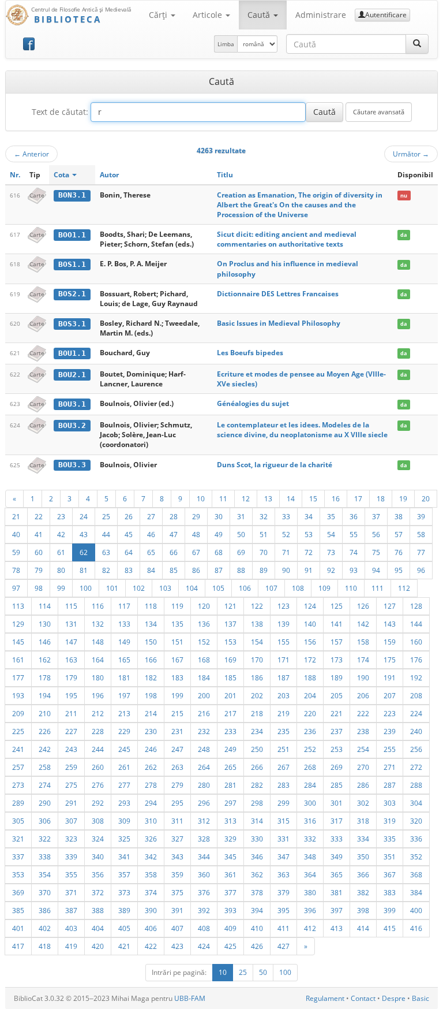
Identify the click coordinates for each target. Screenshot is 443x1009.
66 (174, 552)
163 (71, 659)
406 (151, 928)
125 (337, 605)
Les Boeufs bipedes (250, 353)
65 (151, 552)
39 (421, 516)
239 (390, 731)
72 (309, 552)
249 (230, 749)
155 (283, 641)
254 (363, 749)
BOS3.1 (72, 323)
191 (390, 677)
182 (151, 677)
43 (84, 534)
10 (201, 498)
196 (98, 695)
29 (196, 516)
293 (124, 802)
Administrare (320, 14)
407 (177, 928)
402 (45, 928)
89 (264, 570)
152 (204, 641)
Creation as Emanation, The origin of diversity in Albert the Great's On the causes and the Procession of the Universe (299, 204)
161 (18, 659)
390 (151, 910)
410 (257, 928)
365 (337, 874)
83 (129, 570)
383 (390, 892)
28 (174, 516)
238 (363, 731)
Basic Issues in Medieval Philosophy (278, 323)
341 (124, 856)
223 (390, 713)
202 (257, 695)
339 (71, 856)
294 (151, 802)
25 (106, 516)
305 (18, 820)
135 (177, 623)
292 (98, 802)
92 (331, 570)
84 (151, 570)
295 (177, 802)
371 (71, 892)
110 (351, 588)
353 (18, 874)
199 (177, 695)
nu (403, 195)
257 (18, 767)
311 (177, 820)
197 (124, 695)
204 (310, 695)
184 (204, 677)
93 (354, 570)
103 (165, 588)
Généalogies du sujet (253, 403)
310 (151, 820)
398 (363, 910)
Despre (394, 998)
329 (230, 838)
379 (283, 892)
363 (283, 874)
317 (337, 820)
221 (337, 713)
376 (204, 892)
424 (204, 946)
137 (230, 623)
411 (283, 928)
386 (45, 910)
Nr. (15, 175)
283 (283, 785)
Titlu (225, 175)
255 (390, 749)
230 (151, 731)
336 (416, 838)
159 (390, 641)
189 (337, 677)
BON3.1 (72, 195)
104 (192, 588)
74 (354, 552)
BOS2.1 (72, 293)
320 (416, 820)
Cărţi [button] (159, 14)
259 (71, 767)
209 (18, 713)
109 (324, 588)
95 (399, 570)
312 (204, 820)
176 (416, 659)
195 (71, 695)
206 (363, 695)
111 (377, 588)
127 (390, 605)
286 (363, 785)
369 (18, 892)
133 (124, 623)
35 (331, 516)
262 (151, 767)
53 (309, 534)
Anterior (31, 153)
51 (264, 534)
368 (416, 874)
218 (257, 713)
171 (283, 659)
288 (416, 785)
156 (310, 641)
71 (286, 552)
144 (416, 623)
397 (337, 910)
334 (363, 838)
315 (283, 820)
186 (257, 677)
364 (310, 874)
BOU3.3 (72, 464)
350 (363, 856)
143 (390, 623)
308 (98, 820)
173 (337, 659)
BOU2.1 (72, 374)
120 (204, 605)
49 (219, 534)
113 (18, 605)
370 (45, 892)
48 (196, 534)
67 (196, 552)
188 (310, 677)
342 (151, 856)
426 (257, 946)
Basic (420, 998)
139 (283, 623)
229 (124, 731)
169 (230, 659)
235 (283, 731)
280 (204, 785)
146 (45, 641)
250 (257, 749)
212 (98, 713)
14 (291, 498)
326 (151, 838)
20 (426, 498)
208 (416, 695)
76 (399, 552)
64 (129, 552)
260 (98, 767)
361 (230, 874)
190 (363, 677)
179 (71, 677)
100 (86, 588)
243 (71, 749)
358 (151, 874)
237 (337, 731)
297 (230, 802)
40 (16, 534)
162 (45, 659)
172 (310, 659)
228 (98, 731)
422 (151, 946)
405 (124, 928)
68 (219, 552)
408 (204, 928)
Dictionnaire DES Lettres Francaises (278, 294)
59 (16, 552)
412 (310, 928)
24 (84, 516)
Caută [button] (259, 14)
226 (45, 731)
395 (283, 910)
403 (71, 928)
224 (416, 713)
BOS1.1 (72, 264)
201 (230, 695)
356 (98, 874)
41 (39, 534)
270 (363, 767)
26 (129, 516)
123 (283, 605)
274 (45, 785)
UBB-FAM (189, 998)
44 (106, 534)
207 (390, 695)
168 (204, 659)
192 (416, 677)
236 (310, 731)
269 (337, 767)
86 (196, 570)
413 (337, 928)
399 (390, 910)
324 (98, 838)
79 (39, 570)
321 (18, 838)
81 (84, 570)
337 (18, 856)
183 (177, 677)
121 (230, 605)
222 (363, 713)
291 (71, 802)
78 (16, 570)
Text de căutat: (60, 111)
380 (310, 892)
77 (421, 552)
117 (124, 605)
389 (124, 910)
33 (286, 516)
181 (124, 677)
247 (177, 749)
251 (283, 749)
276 (98, 785)
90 (286, 570)
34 (309, 516)
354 (45, 874)
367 (390, 874)
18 (381, 498)
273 (18, 785)
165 (124, 659)
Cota (62, 175)
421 (124, 946)
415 (390, 928)
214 (151, 713)
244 (98, 749)
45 (129, 534)
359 (177, 874)
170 (257, 659)
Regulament (325, 998)
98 (39, 588)
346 (257, 856)
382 (363, 892)
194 (45, 695)
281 (230, 785)
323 (71, 838)
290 (45, 802)
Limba (225, 44)
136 (204, 623)
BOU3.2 (72, 425)
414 (363, 928)
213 (124, 713)
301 (337, 802)
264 (204, 767)
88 (241, 570)
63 (106, 552)
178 (45, 677)
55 (354, 534)
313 (230, 820)
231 (177, 731)
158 (363, 641)
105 (218, 588)
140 (310, 623)
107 (271, 588)
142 (363, 623)
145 (18, 641)
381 (337, 892)
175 (390, 659)
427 (283, 946)
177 (18, 677)
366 (363, 874)
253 (337, 749)
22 (39, 516)
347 (283, 856)
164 (98, 659)
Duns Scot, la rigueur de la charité (274, 465)
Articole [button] (208, 14)
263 (177, 767)
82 (106, 570)
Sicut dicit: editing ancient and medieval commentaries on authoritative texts (286, 239)
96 (421, 570)
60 (39, 552)
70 (264, 552)
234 (257, 731)
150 (151, 641)
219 (283, 713)
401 (18, 928)
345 (230, 856)
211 (71, 713)
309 (124, 820)
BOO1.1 (72, 234)
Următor (411, 153)
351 (390, 856)
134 (151, 623)
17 (358, 498)
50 (241, 534)
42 (61, 534)
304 (416, 802)
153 (230, 641)
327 (177, 838)
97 (16, 588)
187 (283, 677)
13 (268, 498)
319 (390, 820)
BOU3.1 (72, 404)
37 (376, 516)
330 (257, 838)
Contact (363, 998)
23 (61, 516)
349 (337, 856)
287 (390, 785)
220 (310, 713)
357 (124, 874)
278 (151, 785)
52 (286, 534)
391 (177, 910)
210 (45, 713)
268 (310, 767)
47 (174, 534)
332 (310, 838)
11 (223, 498)
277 (124, 785)
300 (310, 802)
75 (376, 552)
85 (174, 570)
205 (337, 695)
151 (177, 641)
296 (204, 802)
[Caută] (417, 44)
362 (257, 874)
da (403, 235)
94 (376, 570)
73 (331, 552)
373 (124, 892)
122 (257, 605)
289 (18, 802)
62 (84, 552)
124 (310, 605)
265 (230, 767)
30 (219, 516)
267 (283, 767)
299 (283, 802)
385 (18, 910)
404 (98, 928)
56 (376, 534)
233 (230, 731)
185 (230, 677)
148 (98, 641)
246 (151, 749)
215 (177, 713)
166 (151, 659)
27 (151, 516)
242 (45, 749)
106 (245, 588)
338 (45, 856)
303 (390, 802)
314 (257, 820)
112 (404, 588)
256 (416, 749)
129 (18, 623)
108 (298, 588)
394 (257, 910)
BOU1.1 (72, 353)
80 (61, 570)
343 (177, 856)
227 (71, 731)
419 (71, 946)
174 (363, 659)
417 (18, 946)
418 (45, 946)
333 (337, 838)
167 (177, 659)
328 (204, 838)
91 (309, 570)
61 (61, 552)
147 (71, 641)
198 (151, 695)
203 (283, 695)
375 (177, 892)
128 (416, 605)
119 (177, 605)
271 (390, 767)
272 (416, 767)
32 (264, 516)
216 (204, 713)
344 (204, 856)
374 (151, 892)
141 (337, 623)
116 (98, 605)
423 (177, 946)
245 (124, 749)
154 (257, 641)
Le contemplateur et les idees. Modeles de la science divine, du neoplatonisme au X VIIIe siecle (302, 430)
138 (257, 623)
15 (313, 498)
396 (310, 910)
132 (98, 623)
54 (331, 534)
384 (416, 892)
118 (151, 605)
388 (98, 910)
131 (71, 623)
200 (204, 695)
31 (241, 516)
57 (399, 534)
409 (230, 928)
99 (61, 588)
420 (98, 946)
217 (230, 713)
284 (310, 785)
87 (219, 570)
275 (71, 785)
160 (416, 641)
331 (283, 838)
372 (98, 892)
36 (354, 516)
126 (363, 605)
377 (230, 892)
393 (230, 910)
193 (18, 695)
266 (257, 767)
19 (403, 498)
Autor (109, 175)
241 (18, 749)
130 (45, 623)
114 (45, 605)
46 (151, 534)
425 (230, 946)
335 (390, 838)
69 (241, 552)
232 (204, 731)
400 (416, 910)
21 (16, 516)
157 (337, 641)
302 (363, 802)
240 (416, 731)
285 (337, 785)
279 (177, 785)
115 (71, 605)
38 (399, 516)
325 (124, 838)
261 (124, 767)
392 (204, 910)
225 (18, 731)
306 (45, 820)
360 (204, 874)
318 (363, 820)
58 (421, 534)
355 (71, 874)
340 (98, 856)
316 (310, 820)
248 (204, 749)
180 (98, 677)
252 (310, 749)
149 (124, 641)
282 (257, 785)
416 (416, 928)
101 (112, 588)
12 (246, 498)
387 (71, 910)
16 (336, 498)
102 (139, 588)
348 (310, 856)
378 (257, 892)
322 (45, 838)
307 (71, 820)
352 (416, 856)
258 (45, 767)
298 (257, 802)
